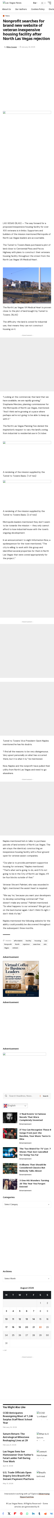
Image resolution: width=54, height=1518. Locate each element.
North (17, 944)
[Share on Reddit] (45, 1514)
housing (38, 941)
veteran (15, 948)
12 (20, 1319)
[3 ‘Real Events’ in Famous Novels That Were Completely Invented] (10, 1117)
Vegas (6, 948)
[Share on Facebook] (3, 1514)
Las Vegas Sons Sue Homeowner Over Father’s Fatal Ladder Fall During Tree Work (18, 1456)
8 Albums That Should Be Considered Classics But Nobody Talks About (32, 1167)
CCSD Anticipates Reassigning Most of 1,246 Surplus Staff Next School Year (18, 1417)
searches (36, 944)
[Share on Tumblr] (39, 1514)
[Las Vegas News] (12, 3)
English (11, 1105)
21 (34, 1327)
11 (13, 1319)
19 (20, 1327)
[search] (30, 3)
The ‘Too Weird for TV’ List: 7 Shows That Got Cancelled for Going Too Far (35, 1151)
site (45, 944)
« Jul (4, 1350)
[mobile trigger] (48, 3)
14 (33, 1319)
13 (27, 1319)
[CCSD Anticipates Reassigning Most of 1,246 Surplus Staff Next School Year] (44, 1415)
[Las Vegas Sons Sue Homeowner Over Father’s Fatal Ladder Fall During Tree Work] (44, 1454)
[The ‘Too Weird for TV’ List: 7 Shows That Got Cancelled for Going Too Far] (10, 1152)
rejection (26, 944)
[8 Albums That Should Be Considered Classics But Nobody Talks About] (10, 1168)
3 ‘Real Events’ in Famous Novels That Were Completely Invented (32, 1116)
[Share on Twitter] (9, 1514)
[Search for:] (23, 1096)
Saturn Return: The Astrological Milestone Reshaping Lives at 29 (16, 1437)
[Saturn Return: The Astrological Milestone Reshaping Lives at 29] (44, 1436)
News (7, 16)
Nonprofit (8, 944)
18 (13, 1327)
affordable (18, 941)
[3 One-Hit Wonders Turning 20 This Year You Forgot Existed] (10, 1184)
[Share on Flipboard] (15, 1514)
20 (26, 1327)
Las (45, 941)
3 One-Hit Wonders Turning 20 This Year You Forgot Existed (34, 1183)
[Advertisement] (27, 82)
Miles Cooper (11, 47)
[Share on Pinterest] (21, 1514)
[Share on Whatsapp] (27, 1514)
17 (6, 1327)
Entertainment (25, 1124)
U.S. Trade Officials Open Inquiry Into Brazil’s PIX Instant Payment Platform (18, 1476)
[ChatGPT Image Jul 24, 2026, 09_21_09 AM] (21, 978)
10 (6, 1319)
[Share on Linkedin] (33, 1514)
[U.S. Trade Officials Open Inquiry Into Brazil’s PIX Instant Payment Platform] (44, 1475)
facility (28, 941)
